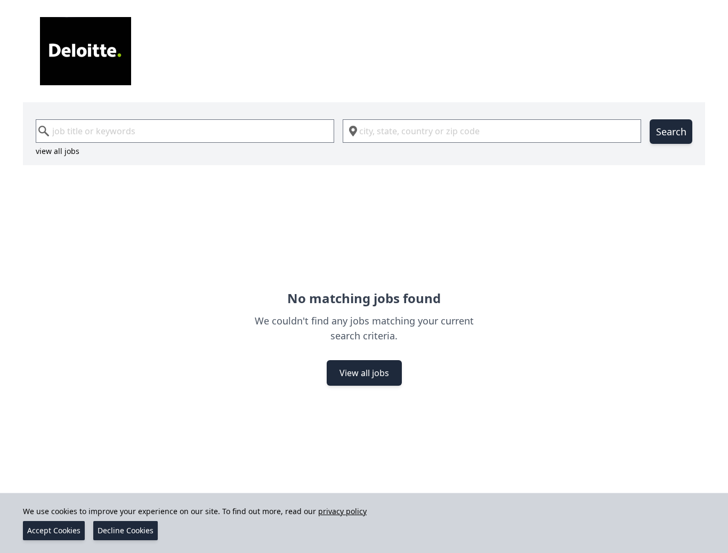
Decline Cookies (125, 530)
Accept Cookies (53, 530)
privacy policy (342, 511)
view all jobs (57, 151)
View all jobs (364, 373)
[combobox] (185, 131)
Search (671, 131)
